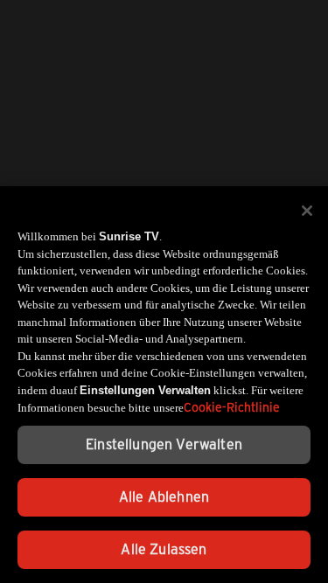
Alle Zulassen (163, 549)
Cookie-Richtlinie (232, 407)
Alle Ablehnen (164, 497)
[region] (164, 384)
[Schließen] (307, 210)
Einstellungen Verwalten (164, 444)
